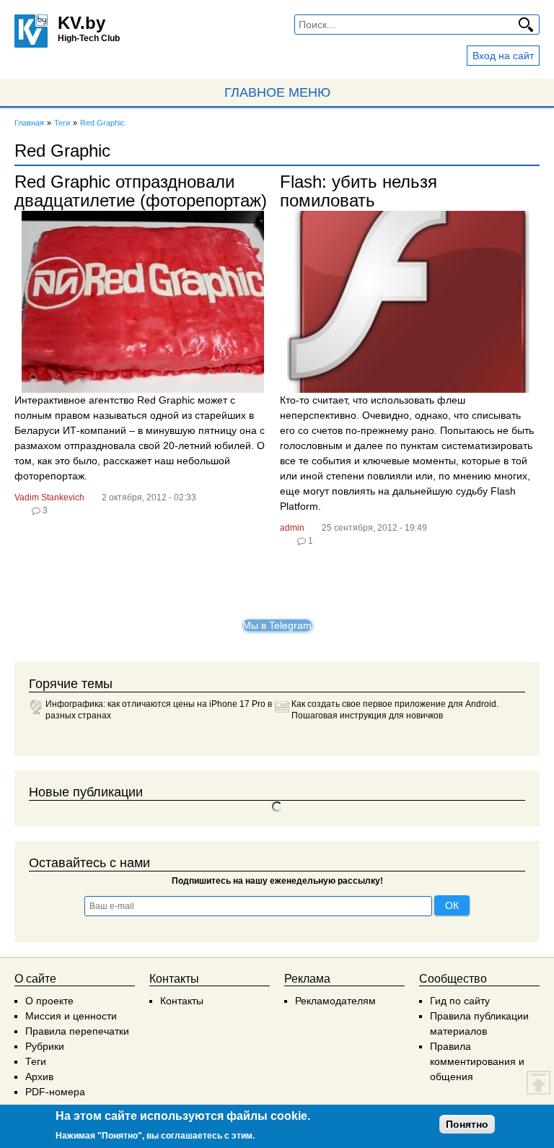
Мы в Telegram (277, 625)
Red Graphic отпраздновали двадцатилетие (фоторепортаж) (140, 191)
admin (292, 528)
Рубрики (44, 1046)
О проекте (49, 1000)
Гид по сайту (460, 1000)
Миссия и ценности (71, 1016)
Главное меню (277, 92)
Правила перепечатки (77, 1031)
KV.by (81, 22)
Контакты (181, 1000)
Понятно (467, 1124)
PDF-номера (55, 1091)
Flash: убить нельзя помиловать (358, 191)
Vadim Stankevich (49, 497)
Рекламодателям (335, 1000)
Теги (35, 1061)
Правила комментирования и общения (477, 1061)
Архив (39, 1076)
